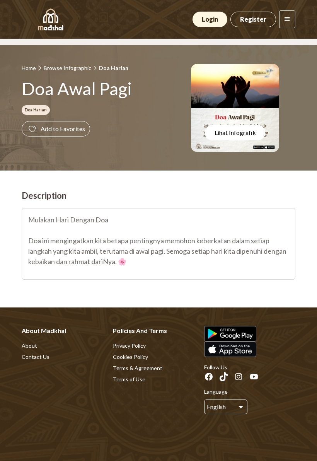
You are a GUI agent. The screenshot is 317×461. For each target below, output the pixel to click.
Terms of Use (129, 379)
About (29, 345)
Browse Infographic (67, 68)
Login (210, 19)
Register (253, 19)
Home (29, 68)
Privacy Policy (129, 345)
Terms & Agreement (137, 368)
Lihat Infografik (235, 132)
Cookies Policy (130, 356)
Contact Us (35, 356)
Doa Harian (113, 68)
